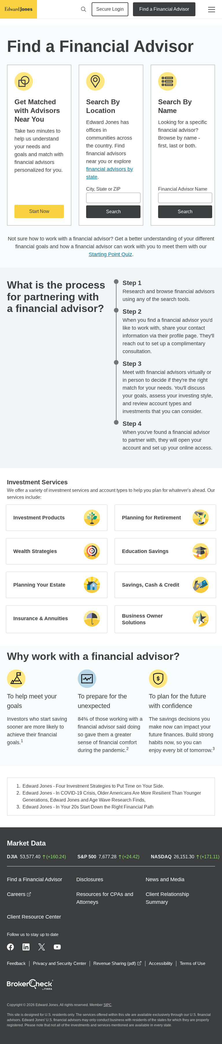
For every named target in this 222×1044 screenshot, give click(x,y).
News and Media (165, 879)
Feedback (16, 963)
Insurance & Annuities (40, 618)
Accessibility (161, 963)
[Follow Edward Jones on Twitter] (41, 946)
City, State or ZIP (103, 189)
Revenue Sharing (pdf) (117, 963)
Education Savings (145, 551)
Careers (19, 894)
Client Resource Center (34, 917)
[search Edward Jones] (83, 9)
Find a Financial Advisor (164, 9)
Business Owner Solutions (142, 619)
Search (113, 211)
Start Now (39, 211)
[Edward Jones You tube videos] (57, 946)
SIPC (107, 1005)
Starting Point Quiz (110, 254)
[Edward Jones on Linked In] (26, 946)
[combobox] (113, 198)
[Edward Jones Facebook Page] (10, 946)
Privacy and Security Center (59, 963)
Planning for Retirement (151, 518)
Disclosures (89, 879)
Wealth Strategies (35, 551)
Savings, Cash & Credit (150, 585)
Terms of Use (192, 963)
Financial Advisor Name (182, 189)
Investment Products (39, 518)
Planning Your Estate (39, 585)
